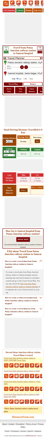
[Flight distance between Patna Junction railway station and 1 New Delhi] (32, 388)
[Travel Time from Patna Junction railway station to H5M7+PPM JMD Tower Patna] (16, 365)
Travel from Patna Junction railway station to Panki (22, 371)
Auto (19, 79)
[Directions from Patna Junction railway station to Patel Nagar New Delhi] (11, 401)
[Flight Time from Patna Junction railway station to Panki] (37, 376)
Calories (20, 10)
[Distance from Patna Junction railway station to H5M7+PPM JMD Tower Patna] (6, 365)
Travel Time (9, 90)
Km (31, 79)
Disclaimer (20, 424)
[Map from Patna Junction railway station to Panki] (21, 376)
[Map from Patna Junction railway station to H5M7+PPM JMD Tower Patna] (21, 365)
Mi (26, 79)
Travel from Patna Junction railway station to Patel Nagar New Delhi (21, 396)
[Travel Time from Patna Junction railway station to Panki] (16, 376)
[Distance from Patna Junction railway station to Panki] (6, 376)
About (4, 424)
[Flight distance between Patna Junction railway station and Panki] (32, 376)
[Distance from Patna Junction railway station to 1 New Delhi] (6, 388)
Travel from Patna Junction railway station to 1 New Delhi (22, 383)
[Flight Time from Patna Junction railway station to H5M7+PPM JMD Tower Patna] (37, 365)
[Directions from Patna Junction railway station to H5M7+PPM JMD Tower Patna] (11, 365)
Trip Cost (37, 10)
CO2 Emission (9, 10)
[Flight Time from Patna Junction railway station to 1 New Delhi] (37, 388)
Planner (29, 10)
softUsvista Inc (30, 436)
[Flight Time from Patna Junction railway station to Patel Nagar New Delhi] (37, 401)
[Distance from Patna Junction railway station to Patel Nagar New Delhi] (6, 401)
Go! (37, 141)
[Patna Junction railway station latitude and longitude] (26, 365)
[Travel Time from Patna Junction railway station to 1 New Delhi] (16, 388)
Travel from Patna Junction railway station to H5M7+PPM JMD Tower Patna (19, 359)
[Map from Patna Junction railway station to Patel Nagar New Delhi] (21, 401)
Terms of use (31, 424)
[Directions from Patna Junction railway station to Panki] (11, 376)
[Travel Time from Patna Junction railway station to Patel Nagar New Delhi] (16, 401)
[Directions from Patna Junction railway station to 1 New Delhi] (11, 388)
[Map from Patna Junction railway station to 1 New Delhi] (21, 388)
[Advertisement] (23, 29)
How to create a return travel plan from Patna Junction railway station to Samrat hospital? (21, 300)
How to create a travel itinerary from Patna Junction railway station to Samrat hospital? (21, 311)
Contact (11, 424)
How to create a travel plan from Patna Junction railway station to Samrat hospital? (21, 264)
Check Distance (32, 90)
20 (40, 50)
